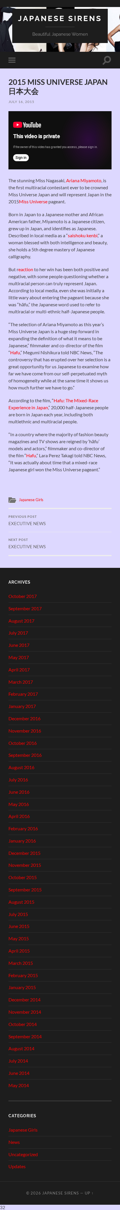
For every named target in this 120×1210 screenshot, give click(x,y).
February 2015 (23, 975)
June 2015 (18, 926)
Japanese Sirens (60, 18)
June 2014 (18, 1073)
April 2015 (19, 950)
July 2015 (18, 914)
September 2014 (25, 1036)
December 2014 (24, 999)
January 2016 (22, 840)
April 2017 (19, 669)
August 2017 (21, 620)
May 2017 (18, 657)
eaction (25, 269)
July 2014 (18, 1060)
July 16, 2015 (21, 101)
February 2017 (23, 694)
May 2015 (18, 938)
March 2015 (20, 963)
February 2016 (23, 828)
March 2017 (20, 682)
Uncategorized (23, 1154)
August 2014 (21, 1048)
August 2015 (21, 902)
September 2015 (25, 889)
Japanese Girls (31, 499)
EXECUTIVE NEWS (27, 520)
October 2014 (22, 1024)
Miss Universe (33, 201)
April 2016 (19, 816)
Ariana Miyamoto (83, 180)
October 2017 (22, 596)
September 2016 (25, 755)
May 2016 (18, 804)
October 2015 (22, 877)
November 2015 (24, 865)
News (14, 1142)
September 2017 (25, 608)
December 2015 (24, 853)
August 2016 (21, 767)
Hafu (15, 352)
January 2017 (22, 706)
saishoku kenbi (83, 235)
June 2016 (18, 792)
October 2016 (22, 743)
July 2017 (18, 632)
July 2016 (18, 779)
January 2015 (22, 987)
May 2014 (18, 1085)
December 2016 (24, 718)
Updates (17, 1166)
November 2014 (24, 1012)
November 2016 (24, 730)
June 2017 (18, 645)
